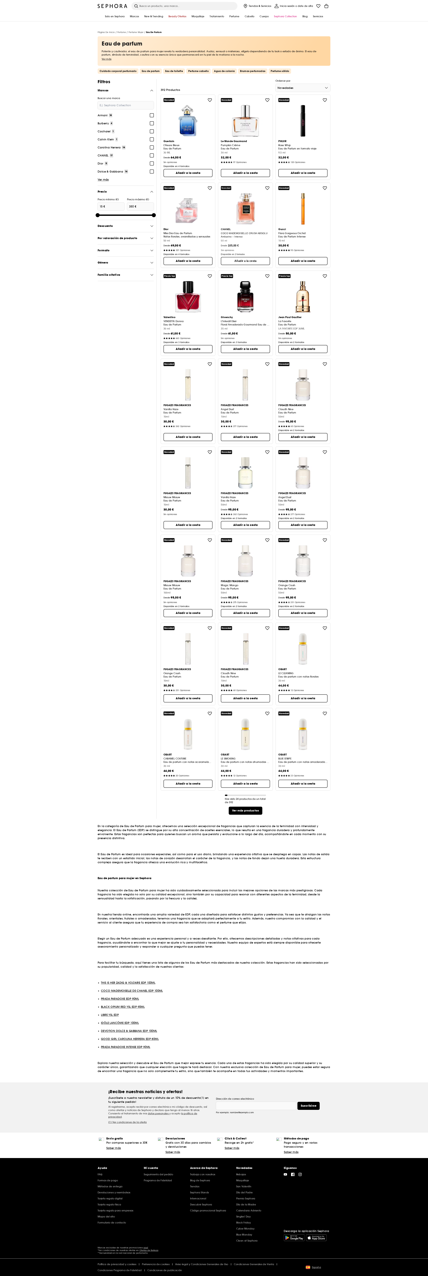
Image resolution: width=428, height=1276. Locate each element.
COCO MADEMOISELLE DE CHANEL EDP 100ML (132, 990)
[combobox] (303, 88)
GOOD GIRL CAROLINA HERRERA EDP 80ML (130, 1039)
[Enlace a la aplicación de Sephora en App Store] (316, 1237)
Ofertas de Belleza (148, 1250)
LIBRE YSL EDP (110, 1014)
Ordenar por (283, 80)
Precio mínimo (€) (108, 199)
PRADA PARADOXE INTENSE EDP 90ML (125, 1047)
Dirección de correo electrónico (235, 1098)
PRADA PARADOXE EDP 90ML (120, 998)
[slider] (98, 215)
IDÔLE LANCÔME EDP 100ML (120, 1023)
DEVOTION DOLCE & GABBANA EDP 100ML (129, 1031)
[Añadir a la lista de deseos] (209, 100)
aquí (145, 1247)
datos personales (158, 1113)
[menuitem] (257, 6)
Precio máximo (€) (138, 199)
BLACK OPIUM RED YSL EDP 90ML (123, 1006)
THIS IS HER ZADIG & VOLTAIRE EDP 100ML (128, 982)
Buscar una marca (109, 98)
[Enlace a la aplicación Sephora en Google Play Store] (294, 1237)
